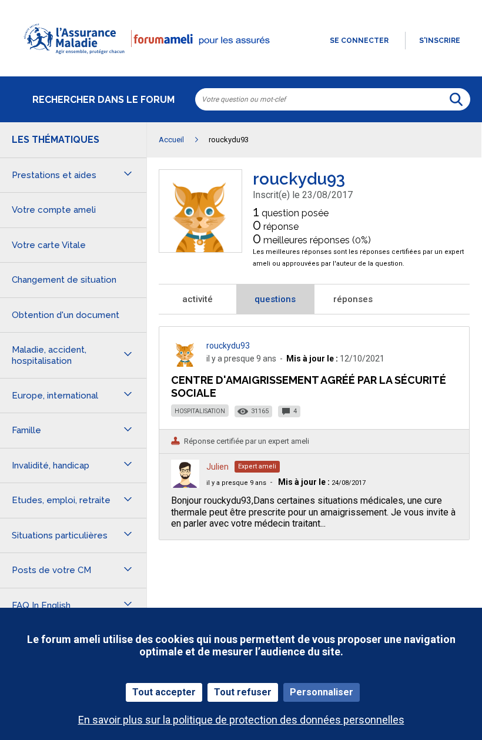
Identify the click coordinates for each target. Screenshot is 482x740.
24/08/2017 (322, 483)
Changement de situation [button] (64, 279)
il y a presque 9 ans (236, 483)
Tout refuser (243, 692)
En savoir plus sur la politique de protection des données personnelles (241, 720)
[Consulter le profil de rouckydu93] (200, 249)
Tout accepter (164, 692)
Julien (217, 466)
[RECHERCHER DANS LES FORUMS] (456, 99)
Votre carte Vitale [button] (49, 245)
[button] (241, 61)
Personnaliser (321, 692)
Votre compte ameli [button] (54, 210)
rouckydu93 (228, 345)
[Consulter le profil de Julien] (185, 484)
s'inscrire (439, 40)
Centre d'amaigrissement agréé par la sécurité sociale (308, 386)
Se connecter (359, 40)
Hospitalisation (200, 411)
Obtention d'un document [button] (65, 315)
